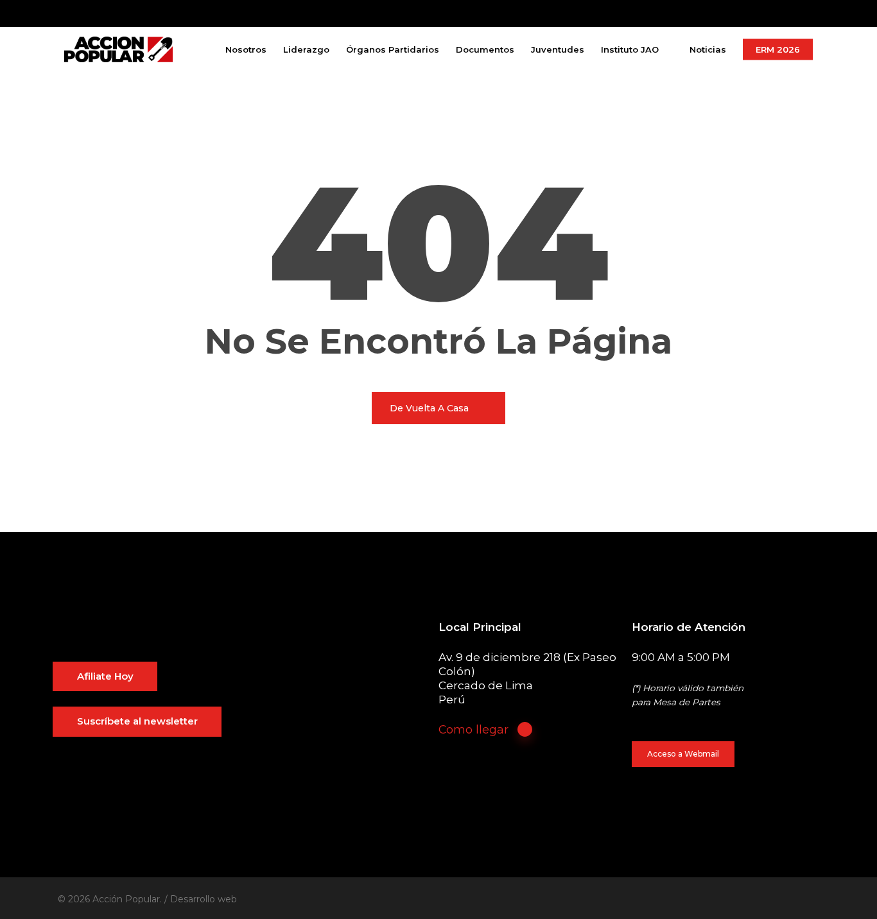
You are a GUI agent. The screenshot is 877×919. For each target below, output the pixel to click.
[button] (105, 676)
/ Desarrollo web (200, 899)
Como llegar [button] (473, 729)
